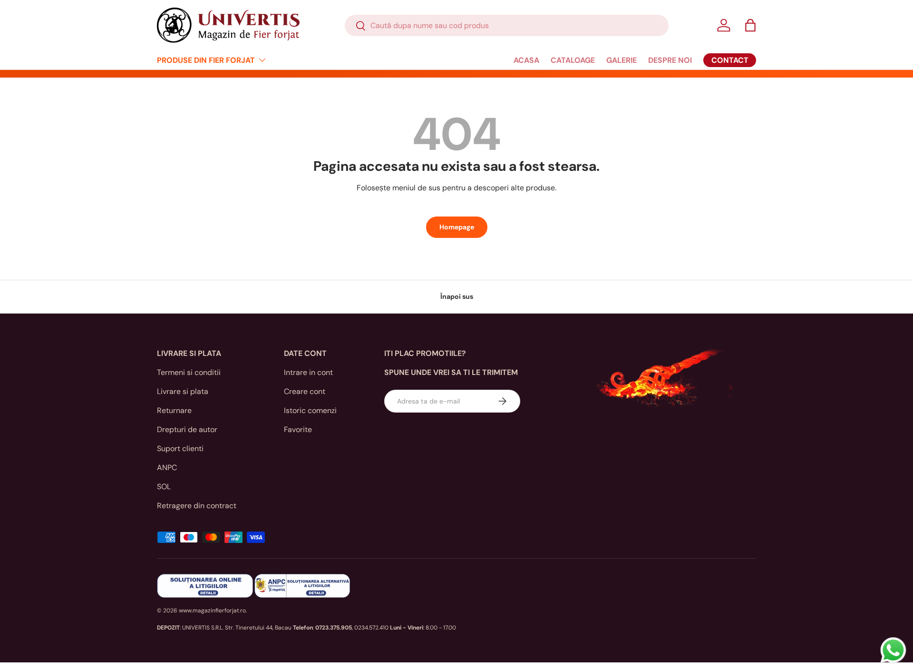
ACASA (526, 60)
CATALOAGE (573, 60)
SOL (164, 487)
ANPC (167, 468)
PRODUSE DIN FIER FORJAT (206, 60)
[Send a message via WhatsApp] (893, 650)
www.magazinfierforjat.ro (212, 610)
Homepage (456, 227)
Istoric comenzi (310, 410)
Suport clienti (180, 448)
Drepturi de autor (187, 429)
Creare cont (304, 391)
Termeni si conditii (189, 372)
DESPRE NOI (670, 60)
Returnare (174, 410)
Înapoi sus (456, 296)
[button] (750, 25)
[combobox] (507, 25)
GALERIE (621, 60)
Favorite (298, 429)
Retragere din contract (196, 506)
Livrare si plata (182, 391)
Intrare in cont (308, 372)
